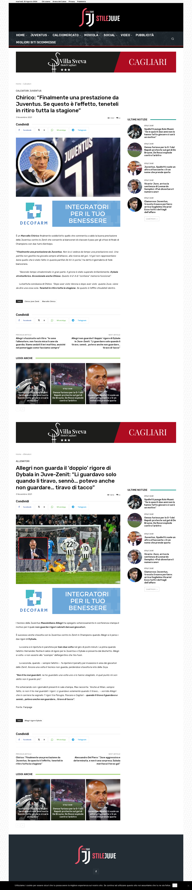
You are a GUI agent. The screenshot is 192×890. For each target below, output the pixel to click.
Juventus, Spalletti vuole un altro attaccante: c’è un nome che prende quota (103, 398)
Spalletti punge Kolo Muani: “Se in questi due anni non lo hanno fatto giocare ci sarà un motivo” (33, 396)
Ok (175, 885)
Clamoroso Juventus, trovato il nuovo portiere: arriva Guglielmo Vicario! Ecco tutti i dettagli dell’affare (158, 207)
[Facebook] (96, 871)
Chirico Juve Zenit (32, 301)
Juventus (35, 91)
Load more (151, 218)
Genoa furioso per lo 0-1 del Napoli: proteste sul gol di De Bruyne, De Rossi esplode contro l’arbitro (68, 396)
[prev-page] (18, 409)
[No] (188, 885)
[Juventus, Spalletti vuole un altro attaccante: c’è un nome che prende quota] (103, 383)
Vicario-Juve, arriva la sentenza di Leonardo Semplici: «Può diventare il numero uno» (159, 187)
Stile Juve (33, 389)
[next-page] (22, 409)
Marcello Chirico (49, 301)
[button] (172, 38)
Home (18, 84)
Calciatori (27, 84)
